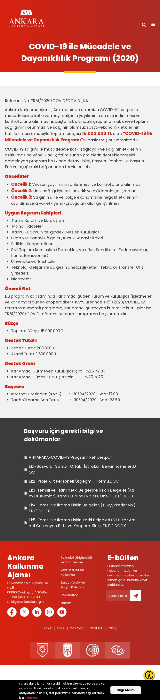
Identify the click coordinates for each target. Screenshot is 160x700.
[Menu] (153, 24)
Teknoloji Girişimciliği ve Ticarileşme (76, 559)
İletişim (65, 603)
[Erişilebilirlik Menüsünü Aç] (149, 675)
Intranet (77, 628)
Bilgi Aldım (126, 690)
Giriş (112, 628)
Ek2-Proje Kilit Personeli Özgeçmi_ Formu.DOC (74, 481)
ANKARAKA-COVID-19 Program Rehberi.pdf (70, 457)
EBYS (60, 628)
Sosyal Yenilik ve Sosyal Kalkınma (72, 585)
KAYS (47, 628)
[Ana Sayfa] (26, 20)
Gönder (138, 598)
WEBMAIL (96, 628)
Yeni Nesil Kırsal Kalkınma (72, 572)
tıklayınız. (31, 698)
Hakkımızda (69, 595)
